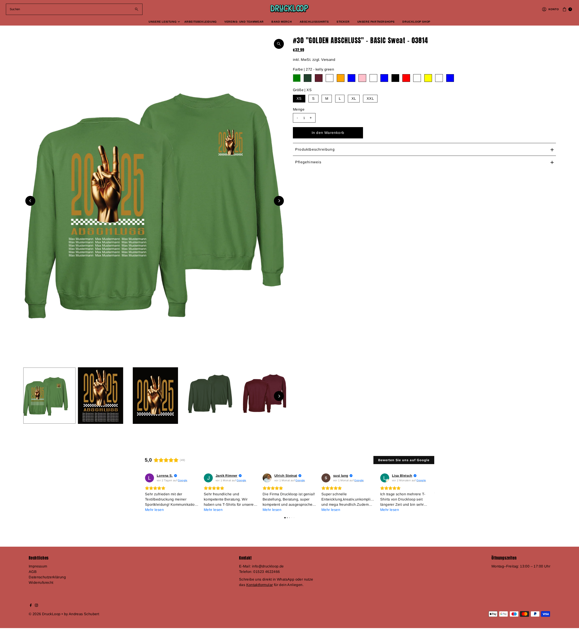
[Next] (279, 201)
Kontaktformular (259, 585)
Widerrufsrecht (41, 582)
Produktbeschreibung (315, 149)
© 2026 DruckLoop (45, 614)
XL (353, 98)
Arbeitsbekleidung (200, 21)
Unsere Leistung (162, 21)
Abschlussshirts (314, 21)
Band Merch (281, 21)
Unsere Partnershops (376, 21)
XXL (370, 98)
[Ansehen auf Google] (149, 477)
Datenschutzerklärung (47, 577)
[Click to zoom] (279, 44)
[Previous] (30, 201)
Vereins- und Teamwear (244, 21)
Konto (553, 9)
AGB (33, 572)
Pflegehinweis (308, 162)
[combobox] (74, 9)
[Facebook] (31, 605)
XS (299, 98)
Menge (298, 109)
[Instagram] (36, 605)
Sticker (343, 21)
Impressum (38, 566)
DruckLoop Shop (416, 21)
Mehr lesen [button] (154, 510)
